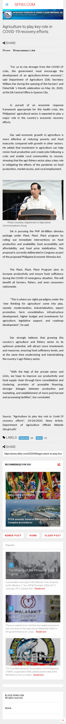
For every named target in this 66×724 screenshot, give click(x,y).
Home (33, 535)
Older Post (53, 535)
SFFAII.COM (25, 4)
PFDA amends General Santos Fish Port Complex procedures (31, 521)
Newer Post (13, 535)
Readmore (40, 588)
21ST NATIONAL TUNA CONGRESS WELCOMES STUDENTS (28, 494)
